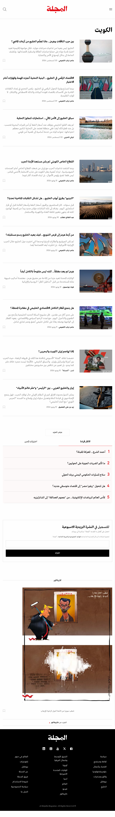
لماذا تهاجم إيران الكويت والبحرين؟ (56, 351)
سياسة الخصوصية (19, 787)
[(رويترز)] (96, 281)
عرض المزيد (57, 432)
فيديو (65, 789)
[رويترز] (96, 171)
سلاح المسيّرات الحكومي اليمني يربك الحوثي (83, 475)
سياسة (103, 757)
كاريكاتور (57, 580)
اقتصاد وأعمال (100, 767)
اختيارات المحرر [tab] (31, 441)
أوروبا (65, 765)
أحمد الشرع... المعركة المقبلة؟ (90, 452)
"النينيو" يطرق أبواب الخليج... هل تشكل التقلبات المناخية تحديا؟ (40, 198)
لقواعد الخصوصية (75, 537)
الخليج (104, 787)
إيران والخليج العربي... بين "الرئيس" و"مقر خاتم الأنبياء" (45, 388)
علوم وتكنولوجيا (100, 772)
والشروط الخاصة (63, 537)
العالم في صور (21, 757)
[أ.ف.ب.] (96, 127)
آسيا (65, 779)
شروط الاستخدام (20, 782)
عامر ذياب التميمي (66, 61)
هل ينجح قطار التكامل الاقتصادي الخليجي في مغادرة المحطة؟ (42, 308)
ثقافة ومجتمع (100, 762)
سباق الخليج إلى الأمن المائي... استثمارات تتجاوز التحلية (45, 118)
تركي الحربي (69, 137)
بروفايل (103, 782)
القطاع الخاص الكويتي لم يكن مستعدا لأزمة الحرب (47, 161)
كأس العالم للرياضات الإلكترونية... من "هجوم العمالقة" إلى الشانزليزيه (69, 497)
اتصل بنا (24, 792)
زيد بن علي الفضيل (66, 407)
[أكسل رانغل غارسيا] (96, 361)
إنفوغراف (24, 762)
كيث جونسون (68, 287)
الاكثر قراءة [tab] (85, 441)
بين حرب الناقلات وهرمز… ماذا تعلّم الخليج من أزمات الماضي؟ (42, 41)
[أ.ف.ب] (96, 51)
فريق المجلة (22, 777)
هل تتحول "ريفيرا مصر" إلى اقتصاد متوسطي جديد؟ (78, 486)
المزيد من (59, 723)
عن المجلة (23, 772)
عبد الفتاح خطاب (67, 218)
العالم (64, 784)
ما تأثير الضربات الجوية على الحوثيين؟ (86, 463)
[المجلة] (96, 87)
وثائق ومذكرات (100, 777)
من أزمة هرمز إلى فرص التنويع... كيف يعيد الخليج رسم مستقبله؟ (40, 235)
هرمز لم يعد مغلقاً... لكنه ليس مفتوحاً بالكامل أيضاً (47, 271)
